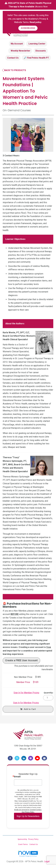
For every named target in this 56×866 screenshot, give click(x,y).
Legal (46, 861)
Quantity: (48, 692)
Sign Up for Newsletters (28, 816)
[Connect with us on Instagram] (30, 758)
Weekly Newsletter (20, 50)
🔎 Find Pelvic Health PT (36, 57)
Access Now (41, 6)
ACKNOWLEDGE (28, 28)
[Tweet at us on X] (17, 758)
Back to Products (15, 70)
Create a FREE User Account (21, 660)
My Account (17, 43)
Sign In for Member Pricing (26, 692)
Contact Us (13, 57)
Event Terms (23, 844)
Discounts (40, 50)
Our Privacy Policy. (28, 812)
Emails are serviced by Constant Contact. (28, 809)
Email (17, 777)
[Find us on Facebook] (10, 758)
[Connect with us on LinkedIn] (23, 758)
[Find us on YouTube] (37, 758)
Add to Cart (30, 709)
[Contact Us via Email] (44, 758)
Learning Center (36, 43)
